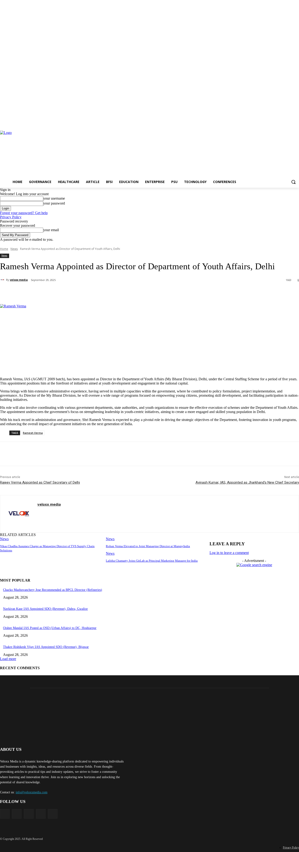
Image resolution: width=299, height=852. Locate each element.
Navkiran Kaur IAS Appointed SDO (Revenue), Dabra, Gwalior (45, 609)
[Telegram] (126, 292)
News (14, 249)
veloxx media (19, 279)
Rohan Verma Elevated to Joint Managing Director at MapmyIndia (148, 546)
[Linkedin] (283, 121)
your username (54, 198)
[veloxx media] (3, 279)
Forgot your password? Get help (24, 213)
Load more (8, 659)
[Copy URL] (143, 292)
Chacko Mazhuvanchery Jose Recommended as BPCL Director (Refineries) (52, 590)
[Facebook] (270, 121)
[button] (293, 181)
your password (54, 203)
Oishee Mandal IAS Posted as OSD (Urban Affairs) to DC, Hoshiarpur (49, 628)
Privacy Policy (10, 217)
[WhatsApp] (76, 292)
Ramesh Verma (33, 433)
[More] (160, 292)
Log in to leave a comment (229, 553)
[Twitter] (289, 121)
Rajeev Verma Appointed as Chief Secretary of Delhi (40, 482)
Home (4, 249)
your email (51, 230)
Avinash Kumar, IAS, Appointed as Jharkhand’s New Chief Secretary (247, 482)
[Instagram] (277, 121)
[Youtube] (296, 121)
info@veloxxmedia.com (31, 792)
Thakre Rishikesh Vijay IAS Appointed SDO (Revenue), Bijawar (46, 647)
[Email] (110, 292)
